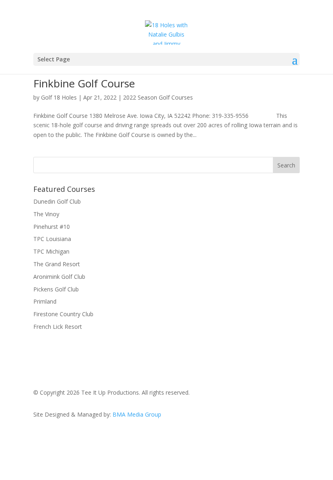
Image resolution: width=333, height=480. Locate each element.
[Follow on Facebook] (244, 437)
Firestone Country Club (63, 314)
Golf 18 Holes (59, 97)
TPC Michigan (51, 251)
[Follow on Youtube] (293, 437)
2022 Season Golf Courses (158, 97)
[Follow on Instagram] (276, 437)
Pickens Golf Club (56, 289)
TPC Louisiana (52, 239)
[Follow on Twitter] (260, 437)
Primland (44, 301)
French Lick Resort (58, 326)
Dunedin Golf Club (57, 201)
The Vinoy (46, 214)
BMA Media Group (136, 414)
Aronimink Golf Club (59, 276)
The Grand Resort (56, 264)
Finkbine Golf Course (84, 83)
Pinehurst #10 (51, 226)
